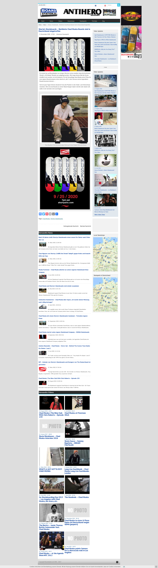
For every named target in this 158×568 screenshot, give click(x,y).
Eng (103, 21)
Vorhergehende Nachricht (70, 226)
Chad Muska (46, 218)
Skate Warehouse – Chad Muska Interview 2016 (49, 437)
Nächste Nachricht (85, 226)
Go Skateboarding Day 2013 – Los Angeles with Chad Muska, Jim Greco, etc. (51, 499)
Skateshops (71, 21)
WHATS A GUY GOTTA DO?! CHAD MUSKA (50, 470)
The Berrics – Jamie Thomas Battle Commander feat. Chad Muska (51, 527)
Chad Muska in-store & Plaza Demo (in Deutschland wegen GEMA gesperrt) (77, 522)
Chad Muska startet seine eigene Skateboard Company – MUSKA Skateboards (64, 332)
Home (40, 24)
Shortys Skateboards (57, 218)
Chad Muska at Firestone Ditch (75, 414)
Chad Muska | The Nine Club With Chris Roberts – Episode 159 (59, 378)
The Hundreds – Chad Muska (77, 497)
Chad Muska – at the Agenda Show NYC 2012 (51, 554)
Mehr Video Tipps (100, 214)
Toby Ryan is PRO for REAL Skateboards (105, 39)
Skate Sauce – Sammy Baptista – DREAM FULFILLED (74, 443)
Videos (60, 21)
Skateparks (83, 21)
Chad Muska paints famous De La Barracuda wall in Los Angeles (76, 550)
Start (42, 21)
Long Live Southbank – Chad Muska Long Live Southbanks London (77, 471)
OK (124, 566)
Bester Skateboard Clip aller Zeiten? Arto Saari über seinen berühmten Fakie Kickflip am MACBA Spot (106, 44)
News (51, 21)
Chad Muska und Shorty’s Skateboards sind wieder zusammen (59, 286)
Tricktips (94, 21)
